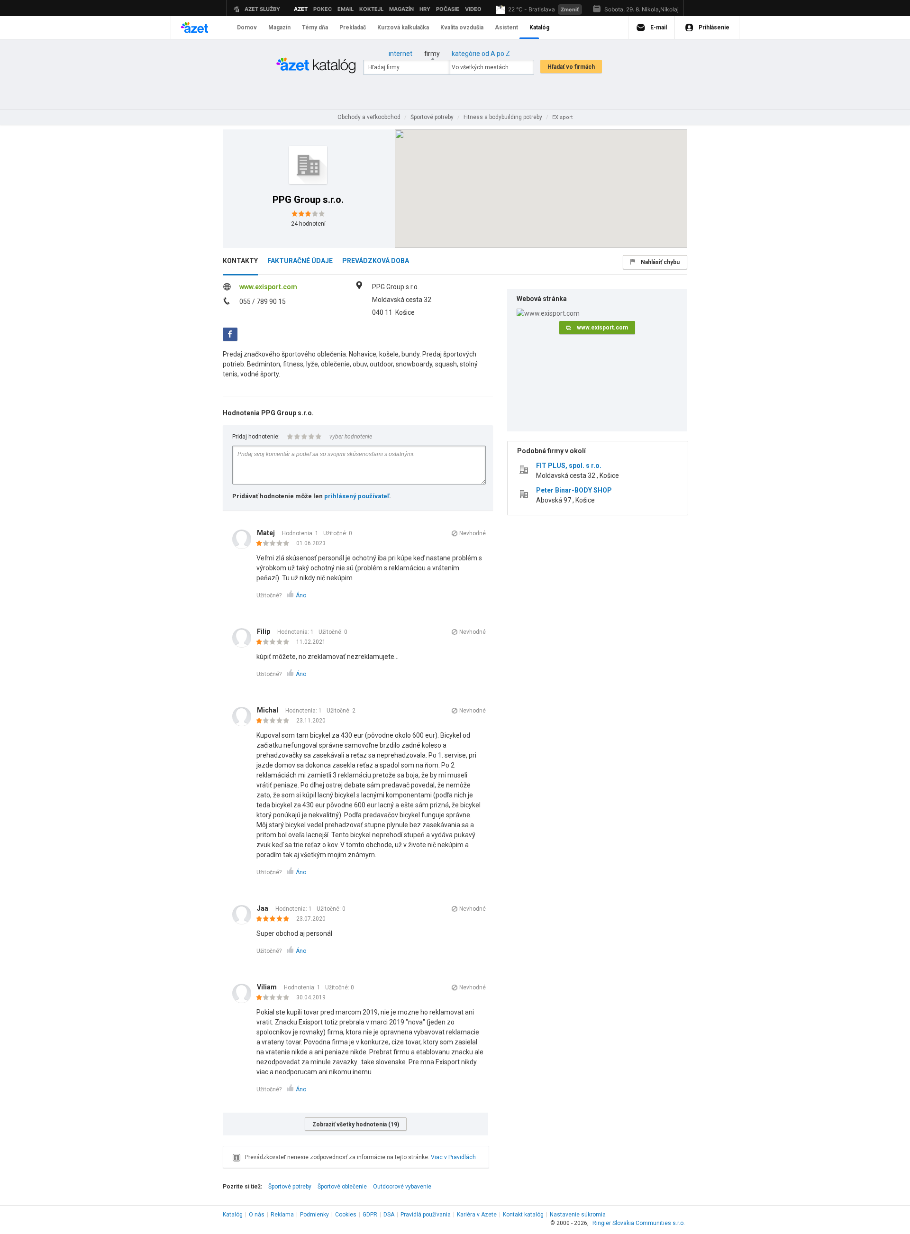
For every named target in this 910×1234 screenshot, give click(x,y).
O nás (256, 1214)
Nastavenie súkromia (578, 1214)
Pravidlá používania (425, 1214)
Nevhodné (472, 533)
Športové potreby (289, 1186)
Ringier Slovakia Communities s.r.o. (638, 1223)
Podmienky (314, 1214)
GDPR (370, 1214)
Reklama (282, 1214)
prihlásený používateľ (356, 496)
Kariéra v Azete (477, 1214)
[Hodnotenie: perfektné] (275, 919)
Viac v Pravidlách (453, 1157)
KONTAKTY (240, 261)
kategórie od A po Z (481, 53)
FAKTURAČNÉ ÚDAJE (300, 261)
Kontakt (523, 1214)
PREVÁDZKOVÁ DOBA (375, 261)
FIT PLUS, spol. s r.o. (568, 465)
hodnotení (308, 223)
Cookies (345, 1214)
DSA (388, 1214)
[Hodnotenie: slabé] (275, 544)
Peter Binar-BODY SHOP (574, 490)
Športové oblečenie (342, 1186)
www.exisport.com (268, 287)
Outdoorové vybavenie (402, 1186)
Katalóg (233, 1214)
